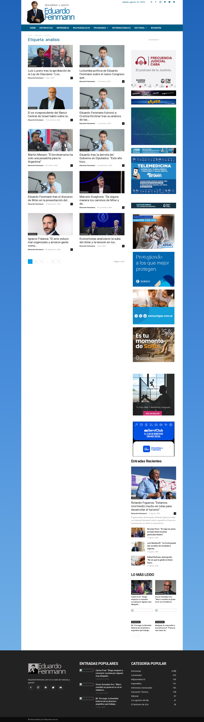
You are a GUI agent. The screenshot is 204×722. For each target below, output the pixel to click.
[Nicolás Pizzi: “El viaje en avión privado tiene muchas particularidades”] (138, 532)
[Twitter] (169, 2)
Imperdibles (63, 27)
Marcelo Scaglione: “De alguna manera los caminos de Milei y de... (99, 200)
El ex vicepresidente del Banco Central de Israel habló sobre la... (49, 114)
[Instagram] (160, 2)
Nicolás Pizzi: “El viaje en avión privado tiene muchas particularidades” (161, 532)
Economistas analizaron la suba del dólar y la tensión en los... (100, 240)
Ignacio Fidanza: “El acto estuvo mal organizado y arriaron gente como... (48, 242)
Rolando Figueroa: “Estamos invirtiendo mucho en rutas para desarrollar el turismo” (151, 506)
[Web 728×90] (153, 150)
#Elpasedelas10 (81, 27)
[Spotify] (165, 2)
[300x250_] (153, 439)
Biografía (156, 27)
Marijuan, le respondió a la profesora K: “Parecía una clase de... (165, 627)
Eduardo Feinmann (36, 78)
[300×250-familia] (153, 231)
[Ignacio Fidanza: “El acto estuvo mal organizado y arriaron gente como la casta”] (50, 224)
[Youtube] (174, 2)
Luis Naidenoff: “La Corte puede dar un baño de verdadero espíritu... (161, 546)
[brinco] (153, 101)
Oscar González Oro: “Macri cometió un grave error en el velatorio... (165, 599)
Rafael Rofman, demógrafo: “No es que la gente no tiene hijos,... (160, 560)
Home (33, 27)
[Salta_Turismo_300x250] (153, 344)
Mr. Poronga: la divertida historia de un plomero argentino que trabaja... (141, 627)
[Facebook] (156, 2)
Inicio (30, 35)
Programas (100, 27)
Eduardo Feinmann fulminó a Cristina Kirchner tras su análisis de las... (100, 116)
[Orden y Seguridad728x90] (153, 205)
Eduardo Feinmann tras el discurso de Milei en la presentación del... (50, 198)
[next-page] (58, 261)
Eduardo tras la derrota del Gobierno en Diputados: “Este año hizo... (101, 158)
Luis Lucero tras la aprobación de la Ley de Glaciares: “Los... (49, 72)
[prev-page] (133, 636)
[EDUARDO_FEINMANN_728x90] (153, 93)
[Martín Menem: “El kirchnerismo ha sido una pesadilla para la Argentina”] (50, 140)
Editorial (139, 27)
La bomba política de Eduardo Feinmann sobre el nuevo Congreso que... (102, 74)
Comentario (84, 66)
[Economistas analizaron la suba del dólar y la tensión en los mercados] (102, 224)
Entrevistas (46, 27)
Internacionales (121, 27)
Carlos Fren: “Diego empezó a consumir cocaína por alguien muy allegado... (109, 673)
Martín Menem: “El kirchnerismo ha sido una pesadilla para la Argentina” (50, 158)
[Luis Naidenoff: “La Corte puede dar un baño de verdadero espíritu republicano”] (138, 546)
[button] (151, 2)
